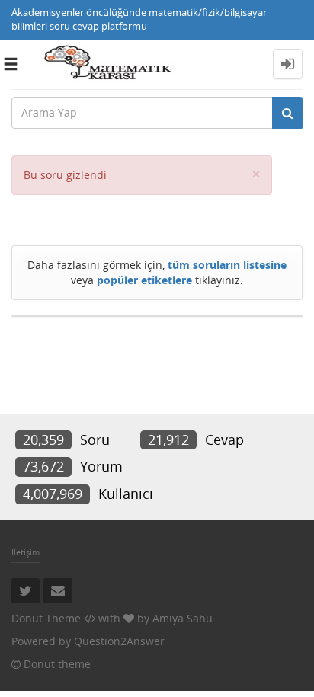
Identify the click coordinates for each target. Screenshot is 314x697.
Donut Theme (46, 618)
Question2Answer (119, 641)
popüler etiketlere (144, 280)
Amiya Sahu (182, 618)
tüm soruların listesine (227, 264)
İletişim (25, 552)
